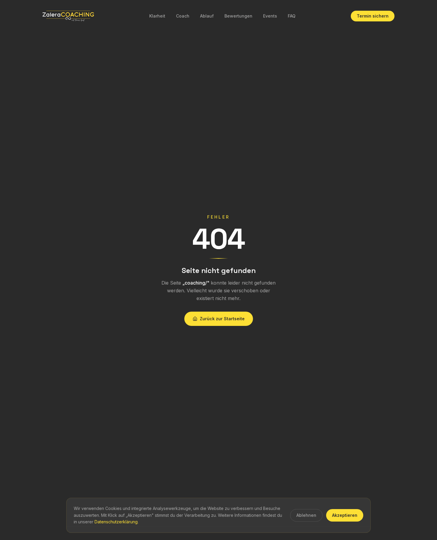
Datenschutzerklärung (116, 521)
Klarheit (157, 15)
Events (270, 15)
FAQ (291, 15)
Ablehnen (306, 515)
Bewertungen (238, 15)
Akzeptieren (344, 515)
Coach (182, 15)
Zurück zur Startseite (222, 318)
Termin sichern (373, 15)
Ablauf (207, 15)
